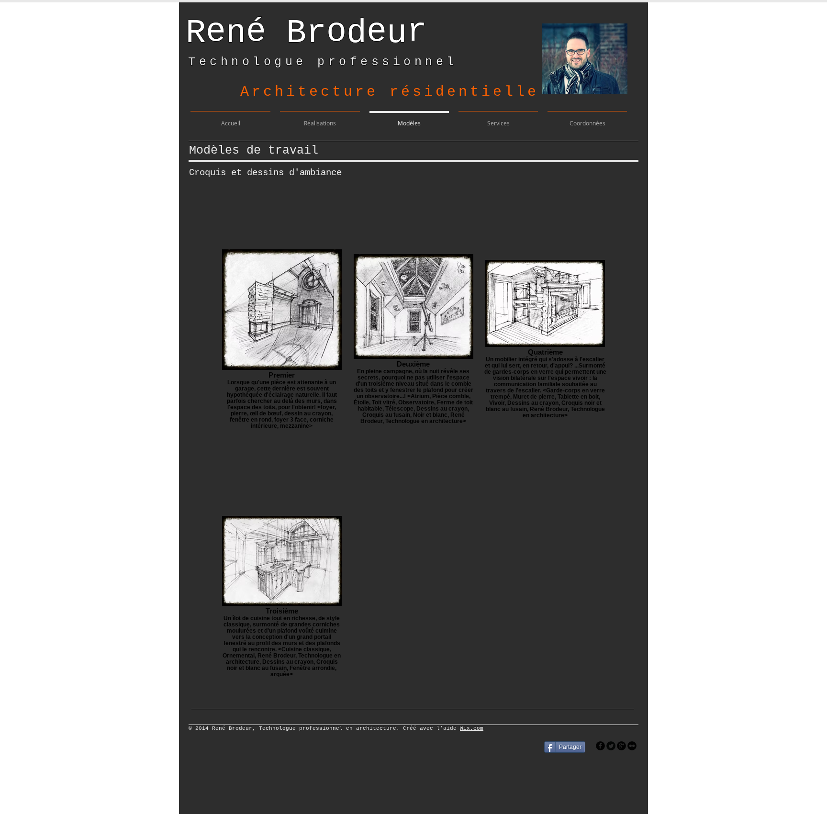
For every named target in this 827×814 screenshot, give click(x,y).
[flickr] (632, 745)
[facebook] (600, 745)
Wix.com (471, 728)
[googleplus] (621, 745)
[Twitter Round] (610, 745)
